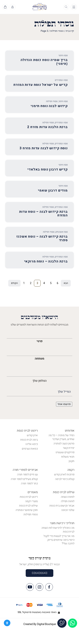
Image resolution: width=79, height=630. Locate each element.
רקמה (70, 470)
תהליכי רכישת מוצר (62, 523)
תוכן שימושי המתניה (27, 510)
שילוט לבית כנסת (63, 492)
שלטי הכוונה (67, 510)
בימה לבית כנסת (29, 440)
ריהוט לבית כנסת (27, 430)
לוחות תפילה (67, 501)
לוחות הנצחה (67, 497)
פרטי (40, 341)
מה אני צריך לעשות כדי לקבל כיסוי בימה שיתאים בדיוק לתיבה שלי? (59, 540)
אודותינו (69, 430)
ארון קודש (32, 435)
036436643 (39, 573)
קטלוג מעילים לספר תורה (24, 479)
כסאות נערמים (30, 449)
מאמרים (33, 492)
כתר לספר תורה (29, 483)
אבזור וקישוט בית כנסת (61, 506)
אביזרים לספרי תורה (25, 470)
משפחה (39, 358)
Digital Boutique (46, 624)
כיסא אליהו (32, 444)
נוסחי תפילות (57, 31)
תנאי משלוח (67, 457)
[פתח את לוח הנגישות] (7, 623)
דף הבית (70, 31)
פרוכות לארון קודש (64, 474)
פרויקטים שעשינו (65, 452)
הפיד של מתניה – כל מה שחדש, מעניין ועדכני (61, 437)
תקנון (71, 461)
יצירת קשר (68, 448)
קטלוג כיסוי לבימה (64, 479)
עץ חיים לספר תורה (27, 474)
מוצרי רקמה (31, 501)
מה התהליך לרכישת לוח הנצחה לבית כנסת (57, 530)
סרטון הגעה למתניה (63, 444)
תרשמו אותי (64, 404)
